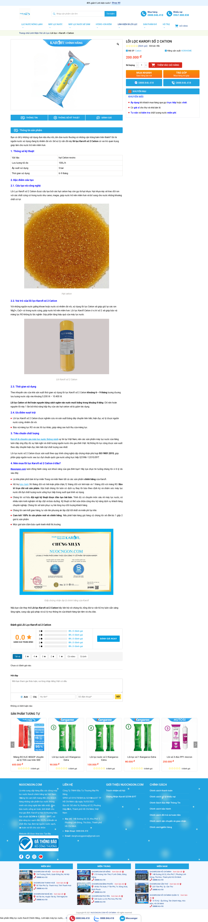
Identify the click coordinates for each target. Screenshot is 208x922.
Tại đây (47, 833)
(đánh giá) (142, 46)
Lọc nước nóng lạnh (32, 24)
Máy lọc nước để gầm (79, 24)
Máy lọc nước (55, 24)
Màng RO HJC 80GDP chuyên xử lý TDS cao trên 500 (28, 758)
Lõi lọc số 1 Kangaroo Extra (141, 757)
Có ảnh (83, 656)
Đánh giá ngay (108, 638)
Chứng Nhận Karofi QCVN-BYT (121, 796)
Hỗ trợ (166, 24)
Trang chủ (24, 33)
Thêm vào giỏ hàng (168, 65)
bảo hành (24, 484)
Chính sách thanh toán (162, 790)
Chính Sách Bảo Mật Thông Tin (165, 802)
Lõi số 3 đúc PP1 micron (179, 757)
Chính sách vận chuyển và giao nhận (168, 821)
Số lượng (130, 65)
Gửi (118, 696)
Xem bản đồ (56, 872)
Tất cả (17, 656)
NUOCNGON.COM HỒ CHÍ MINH (103, 913)
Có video (71, 656)
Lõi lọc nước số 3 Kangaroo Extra (66, 758)
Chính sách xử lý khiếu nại (163, 796)
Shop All (116, 3)
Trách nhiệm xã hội (115, 790)
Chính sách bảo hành (160, 809)
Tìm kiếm (110, 14)
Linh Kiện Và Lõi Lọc (40, 33)
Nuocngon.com (18, 469)
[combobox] (78, 14)
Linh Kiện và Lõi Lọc (127, 24)
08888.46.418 (42, 877)
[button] (12, 745)
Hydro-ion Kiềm (104, 24)
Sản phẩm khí (150, 24)
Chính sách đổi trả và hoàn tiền (165, 815)
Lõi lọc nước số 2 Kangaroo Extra (104, 758)
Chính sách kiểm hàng (161, 827)
